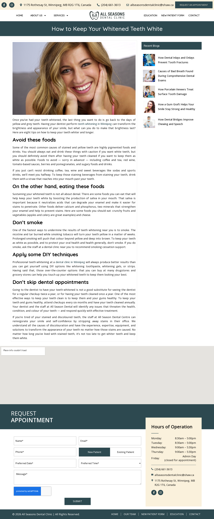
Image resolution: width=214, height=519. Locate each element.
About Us (36, 15)
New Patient (94, 452)
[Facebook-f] (4, 5)
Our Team (130, 514)
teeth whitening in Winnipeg (95, 124)
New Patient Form (172, 15)
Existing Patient (125, 452)
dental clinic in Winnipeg (70, 262)
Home (19, 15)
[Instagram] (11, 5)
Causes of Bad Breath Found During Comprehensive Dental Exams (176, 75)
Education (150, 15)
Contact (194, 15)
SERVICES (59, 15)
